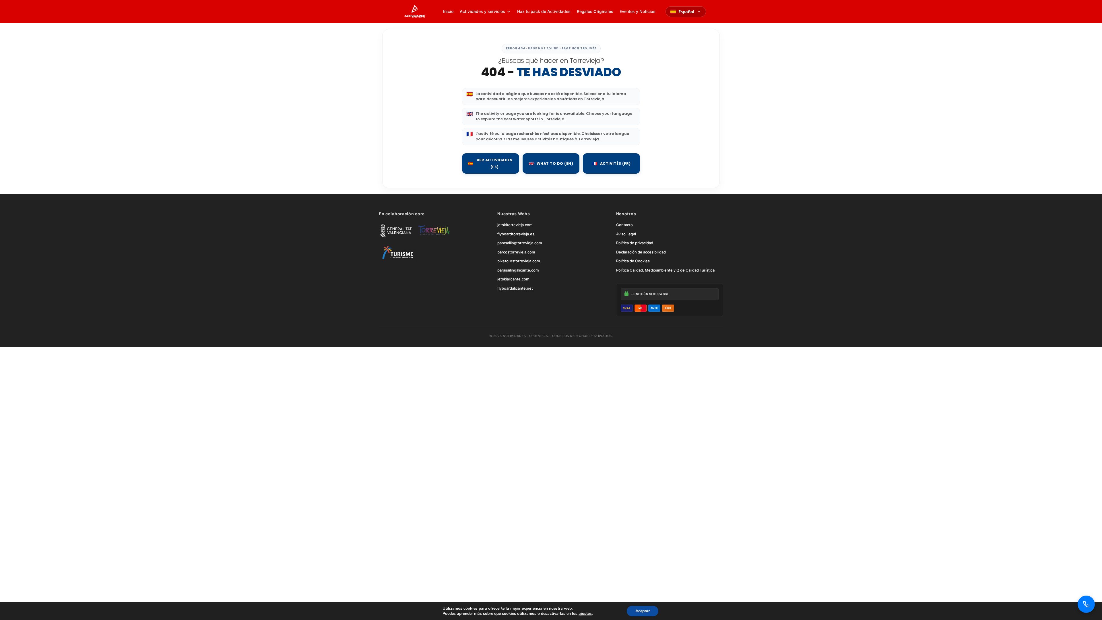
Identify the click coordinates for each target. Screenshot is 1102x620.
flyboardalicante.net (515, 288)
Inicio (448, 11)
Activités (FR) (611, 163)
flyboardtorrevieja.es (515, 234)
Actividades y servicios (482, 11)
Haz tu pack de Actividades (544, 11)
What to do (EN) (551, 163)
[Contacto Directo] (1086, 604)
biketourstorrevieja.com (518, 261)
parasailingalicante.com (518, 270)
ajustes (585, 613)
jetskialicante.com (513, 279)
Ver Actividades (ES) (490, 163)
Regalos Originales (595, 11)
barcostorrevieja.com (516, 252)
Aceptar (642, 611)
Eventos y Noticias (637, 11)
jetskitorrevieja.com (514, 224)
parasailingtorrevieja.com (519, 243)
